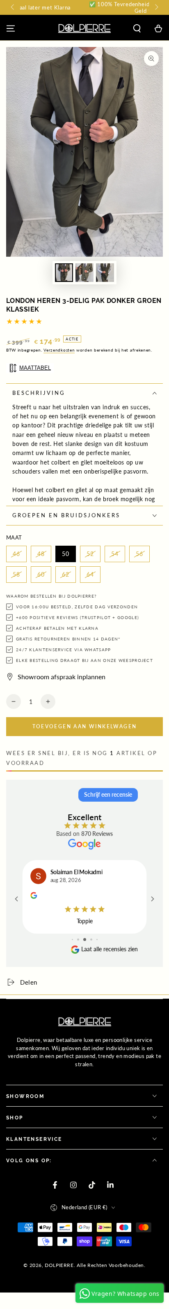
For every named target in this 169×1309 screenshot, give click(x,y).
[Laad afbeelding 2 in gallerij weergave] (84, 272)
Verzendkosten (59, 349)
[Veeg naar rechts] (156, 7)
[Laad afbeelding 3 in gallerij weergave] (105, 272)
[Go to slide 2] (72, 939)
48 (41, 553)
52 (90, 553)
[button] (137, 28)
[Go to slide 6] (97, 939)
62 (65, 574)
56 (139, 553)
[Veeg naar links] (13, 7)
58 (16, 574)
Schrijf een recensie (108, 794)
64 (90, 574)
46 (16, 553)
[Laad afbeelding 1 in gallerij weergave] (64, 272)
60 (41, 574)
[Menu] (10, 28)
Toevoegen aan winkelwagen (84, 726)
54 (115, 553)
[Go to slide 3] (78, 939)
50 (65, 553)
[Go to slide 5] (91, 939)
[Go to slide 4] (84, 939)
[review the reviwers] (33, 896)
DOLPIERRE (59, 1265)
